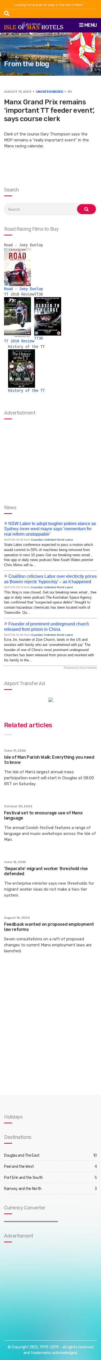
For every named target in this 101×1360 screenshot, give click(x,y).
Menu (90, 25)
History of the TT (26, 390)
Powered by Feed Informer (80, 667)
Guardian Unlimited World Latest (52, 539)
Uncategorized (49, 92)
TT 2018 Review (19, 341)
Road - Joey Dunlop (23, 289)
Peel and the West (19, 1166)
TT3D (38, 338)
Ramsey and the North (22, 1188)
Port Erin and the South (23, 1177)
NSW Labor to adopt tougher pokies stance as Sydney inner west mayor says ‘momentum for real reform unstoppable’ (50, 529)
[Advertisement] (37, 1286)
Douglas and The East (22, 1155)
